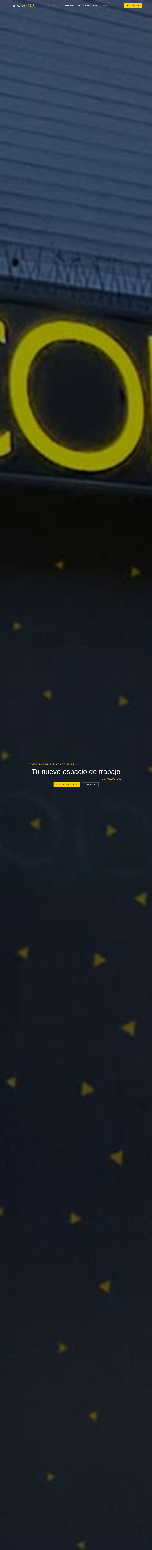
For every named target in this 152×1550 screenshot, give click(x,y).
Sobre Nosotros (71, 5)
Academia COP (90, 5)
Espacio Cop (54, 5)
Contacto (105, 5)
